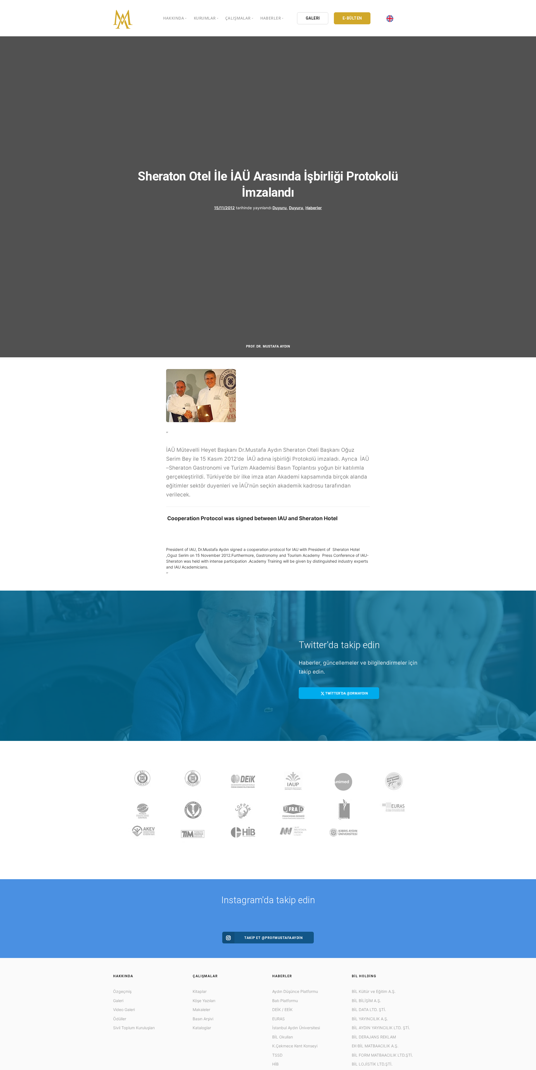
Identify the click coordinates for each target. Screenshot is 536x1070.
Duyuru (279, 207)
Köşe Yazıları (204, 1000)
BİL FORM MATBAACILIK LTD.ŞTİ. (382, 1055)
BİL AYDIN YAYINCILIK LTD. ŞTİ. (381, 1027)
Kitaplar (200, 991)
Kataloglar (202, 1027)
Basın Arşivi (203, 1018)
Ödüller (119, 1018)
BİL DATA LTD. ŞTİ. (369, 1009)
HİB (275, 1064)
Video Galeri (124, 1009)
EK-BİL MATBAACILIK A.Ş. (375, 1045)
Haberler (313, 207)
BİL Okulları (282, 1037)
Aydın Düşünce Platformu (295, 991)
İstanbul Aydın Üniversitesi (296, 1027)
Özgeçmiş (122, 991)
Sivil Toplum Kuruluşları (134, 1027)
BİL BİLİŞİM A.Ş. (366, 1000)
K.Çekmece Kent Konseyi (294, 1045)
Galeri (118, 1000)
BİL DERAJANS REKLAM (374, 1037)
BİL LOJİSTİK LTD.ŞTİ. (372, 1064)
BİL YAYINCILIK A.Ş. (370, 1018)
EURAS (278, 1018)
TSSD (277, 1055)
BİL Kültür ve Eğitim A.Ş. (374, 991)
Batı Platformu (285, 1000)
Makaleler (201, 1009)
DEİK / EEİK (282, 1009)
